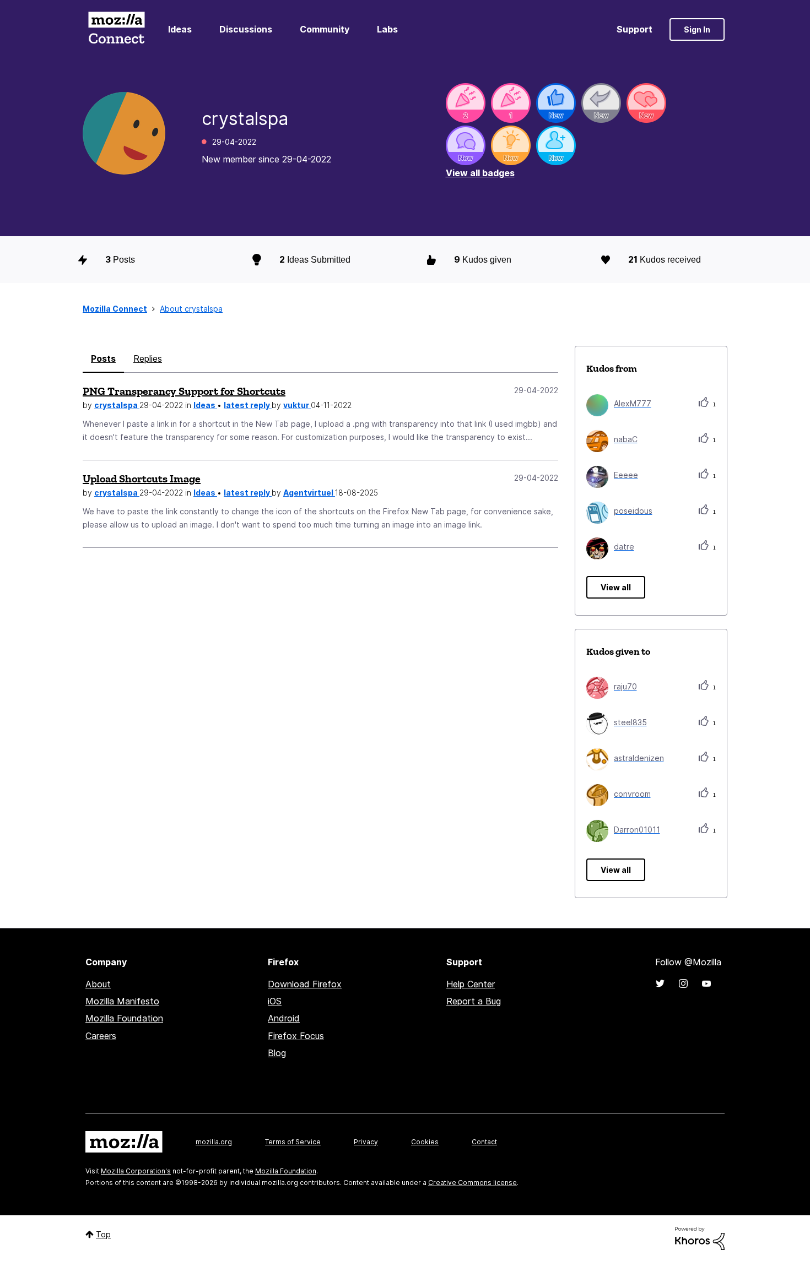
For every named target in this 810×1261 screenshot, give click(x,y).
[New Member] (556, 145)
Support (634, 29)
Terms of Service (293, 1142)
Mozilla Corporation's (136, 1171)
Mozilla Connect (116, 29)
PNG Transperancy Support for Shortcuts (184, 391)
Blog (277, 1052)
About (98, 984)
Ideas (180, 29)
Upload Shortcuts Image (142, 478)
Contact (484, 1142)
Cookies (425, 1142)
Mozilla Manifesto (122, 1001)
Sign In (697, 29)
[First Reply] (601, 103)
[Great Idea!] (511, 145)
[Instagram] (683, 983)
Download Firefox (305, 984)
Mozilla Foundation (124, 1018)
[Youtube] (706, 983)
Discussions (245, 29)
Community (324, 29)
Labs (387, 29)
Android (284, 1018)
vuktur (297, 405)
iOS (275, 1001)
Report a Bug (473, 1001)
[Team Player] (556, 103)
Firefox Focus (296, 1035)
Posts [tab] (103, 358)
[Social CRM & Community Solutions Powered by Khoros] (700, 1237)
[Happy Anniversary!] (465, 103)
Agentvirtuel (309, 492)
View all (616, 587)
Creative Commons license (472, 1182)
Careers (100, 1035)
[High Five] (646, 103)
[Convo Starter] (465, 145)
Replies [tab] (147, 358)
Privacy (366, 1142)
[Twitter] (660, 983)
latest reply (248, 405)
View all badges (480, 172)
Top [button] (103, 1234)
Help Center (470, 984)
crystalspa (116, 405)
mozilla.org (214, 1142)
